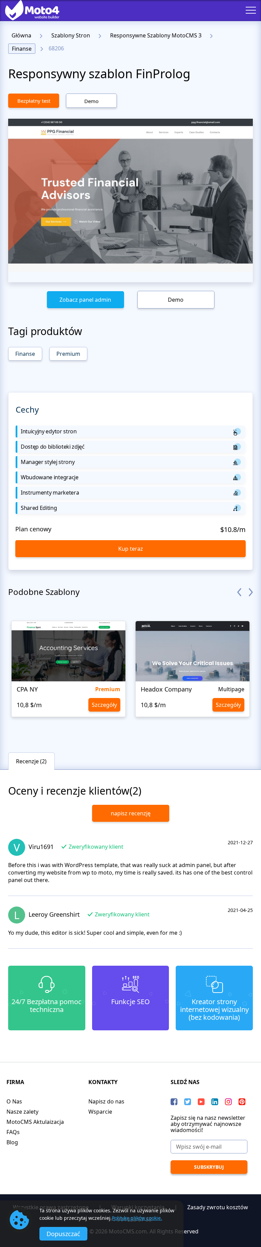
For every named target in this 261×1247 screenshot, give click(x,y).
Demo (91, 101)
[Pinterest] (242, 1101)
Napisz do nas (106, 1101)
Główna (21, 35)
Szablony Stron (70, 35)
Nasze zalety (22, 1111)
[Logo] (27, 10)
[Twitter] (187, 1101)
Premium (68, 354)
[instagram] (228, 1101)
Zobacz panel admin (85, 299)
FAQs (13, 1132)
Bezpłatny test (33, 100)
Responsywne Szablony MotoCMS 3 (156, 35)
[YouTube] (201, 1101)
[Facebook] (174, 1101)
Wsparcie (100, 1111)
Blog (12, 1142)
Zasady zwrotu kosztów (217, 1207)
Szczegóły (104, 705)
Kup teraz (130, 548)
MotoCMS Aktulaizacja (35, 1122)
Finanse (22, 48)
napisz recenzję (131, 813)
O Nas (14, 1101)
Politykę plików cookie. (137, 1218)
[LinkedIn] (214, 1101)
